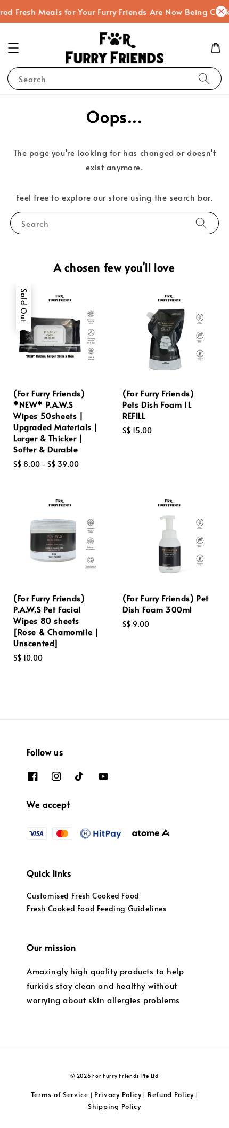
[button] (13, 48)
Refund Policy (171, 1094)
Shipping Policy (114, 1106)
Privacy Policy (118, 1094)
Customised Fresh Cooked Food (83, 896)
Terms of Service (59, 1094)
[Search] (204, 78)
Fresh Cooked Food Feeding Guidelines (97, 908)
